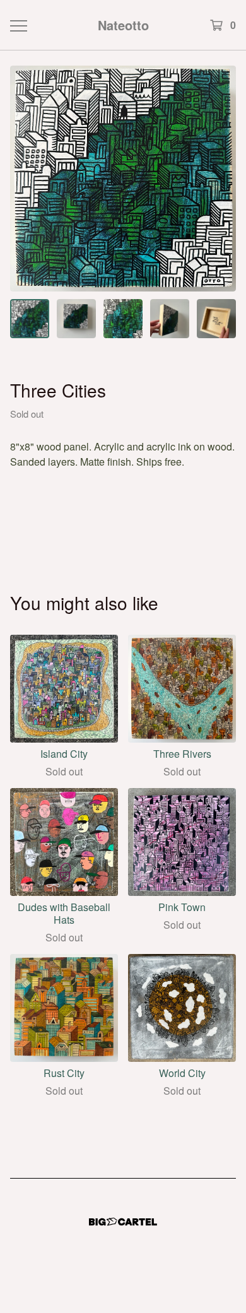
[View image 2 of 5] (76, 318)
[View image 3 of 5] (123, 318)
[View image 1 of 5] (29, 318)
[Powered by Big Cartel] (123, 1222)
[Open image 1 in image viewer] (123, 178)
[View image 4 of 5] (169, 318)
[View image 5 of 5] (216, 318)
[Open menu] (18, 25)
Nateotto (123, 25)
